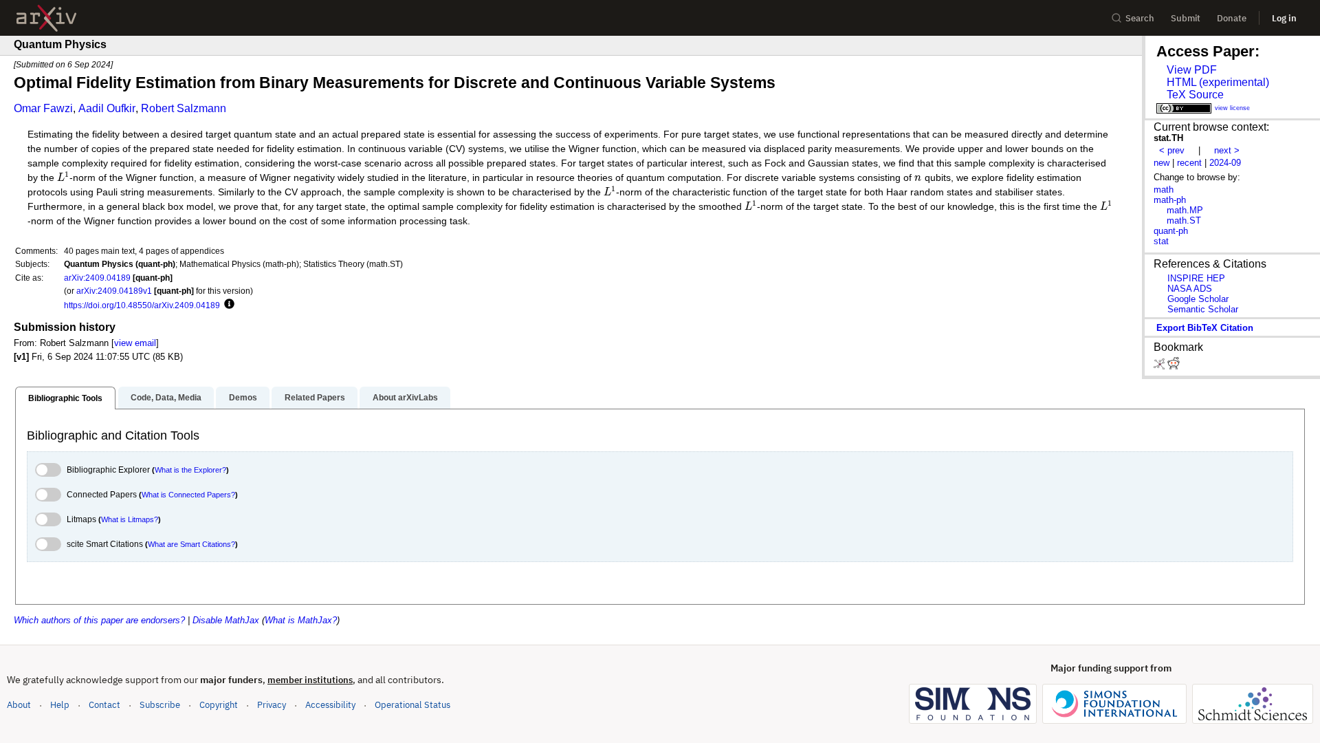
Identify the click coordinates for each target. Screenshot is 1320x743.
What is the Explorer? (190, 470)
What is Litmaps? (129, 519)
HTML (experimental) (1218, 82)
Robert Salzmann (183, 108)
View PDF (1192, 70)
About (19, 705)
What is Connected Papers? (188, 495)
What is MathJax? (301, 620)
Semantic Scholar (1202, 309)
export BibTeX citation (1204, 328)
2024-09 (1225, 163)
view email (135, 343)
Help (59, 705)
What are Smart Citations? (191, 544)
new (1161, 163)
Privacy (271, 705)
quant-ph (1171, 231)
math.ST (1184, 220)
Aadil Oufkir (106, 108)
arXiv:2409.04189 (97, 277)
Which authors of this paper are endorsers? (99, 620)
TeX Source (1195, 94)
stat (1161, 241)
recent (1189, 163)
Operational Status (412, 704)
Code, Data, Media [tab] (166, 397)
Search (1139, 18)
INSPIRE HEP (1196, 278)
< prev (1172, 150)
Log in (1284, 18)
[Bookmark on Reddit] (1173, 366)
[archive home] (46, 18)
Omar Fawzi (43, 108)
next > (1227, 150)
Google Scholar (1198, 299)
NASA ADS (1189, 288)
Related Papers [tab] (315, 397)
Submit (1185, 18)
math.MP (1185, 210)
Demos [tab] (243, 397)
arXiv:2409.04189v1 (114, 290)
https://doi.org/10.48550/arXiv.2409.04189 (142, 305)
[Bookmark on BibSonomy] (1160, 366)
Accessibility (330, 705)
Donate (1231, 18)
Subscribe (160, 705)
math (1164, 189)
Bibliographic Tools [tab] (65, 398)
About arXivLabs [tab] (405, 397)
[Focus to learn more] (227, 305)
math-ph (1170, 200)
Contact (104, 705)
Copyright (218, 705)
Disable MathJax (225, 620)
